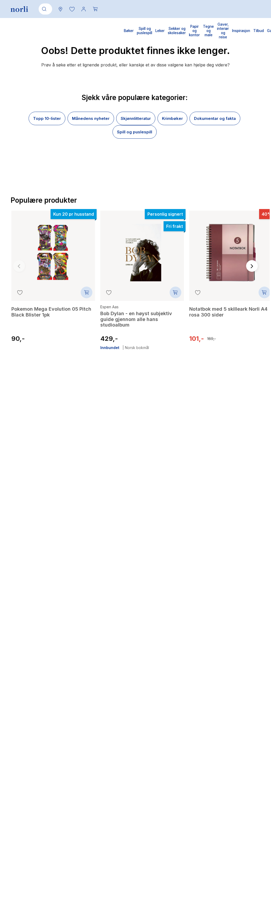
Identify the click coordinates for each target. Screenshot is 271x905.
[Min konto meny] (83, 9)
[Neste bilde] (252, 266)
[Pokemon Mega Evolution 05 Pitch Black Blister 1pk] (53, 249)
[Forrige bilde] (19, 266)
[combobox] (44, 9)
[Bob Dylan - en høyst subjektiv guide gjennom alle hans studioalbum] (142, 249)
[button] (72, 9)
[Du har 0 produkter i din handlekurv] (95, 9)
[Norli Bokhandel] (19, 9)
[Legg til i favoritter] (20, 292)
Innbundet (109, 348)
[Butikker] (60, 9)
